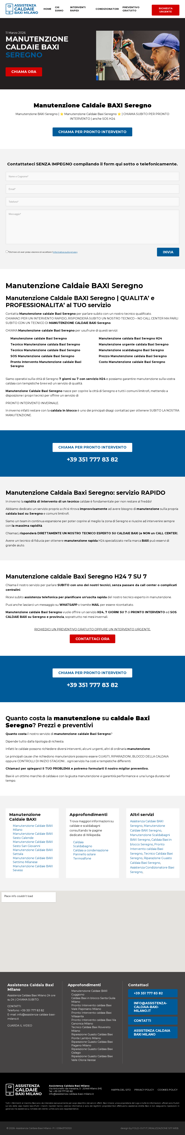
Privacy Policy (144, 1089)
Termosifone (82, 858)
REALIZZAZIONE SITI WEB (163, 1128)
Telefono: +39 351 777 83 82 (25, 1010)
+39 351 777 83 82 (148, 993)
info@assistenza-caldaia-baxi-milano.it (150, 1007)
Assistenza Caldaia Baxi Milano (152, 1032)
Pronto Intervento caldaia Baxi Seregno (147, 849)
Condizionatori (107, 9)
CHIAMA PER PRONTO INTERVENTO (92, 132)
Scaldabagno (82, 846)
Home (47, 9)
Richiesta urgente (166, 10)
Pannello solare (84, 854)
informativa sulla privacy (65, 252)
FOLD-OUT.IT (139, 1128)
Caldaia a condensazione (90, 850)
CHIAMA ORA (23, 72)
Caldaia (78, 842)
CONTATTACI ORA (92, 639)
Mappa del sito (121, 1089)
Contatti (142, 1021)
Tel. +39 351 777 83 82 (61, 1091)
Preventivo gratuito (130, 9)
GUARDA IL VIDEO (19, 1025)
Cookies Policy (168, 1089)
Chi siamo (59, 9)
